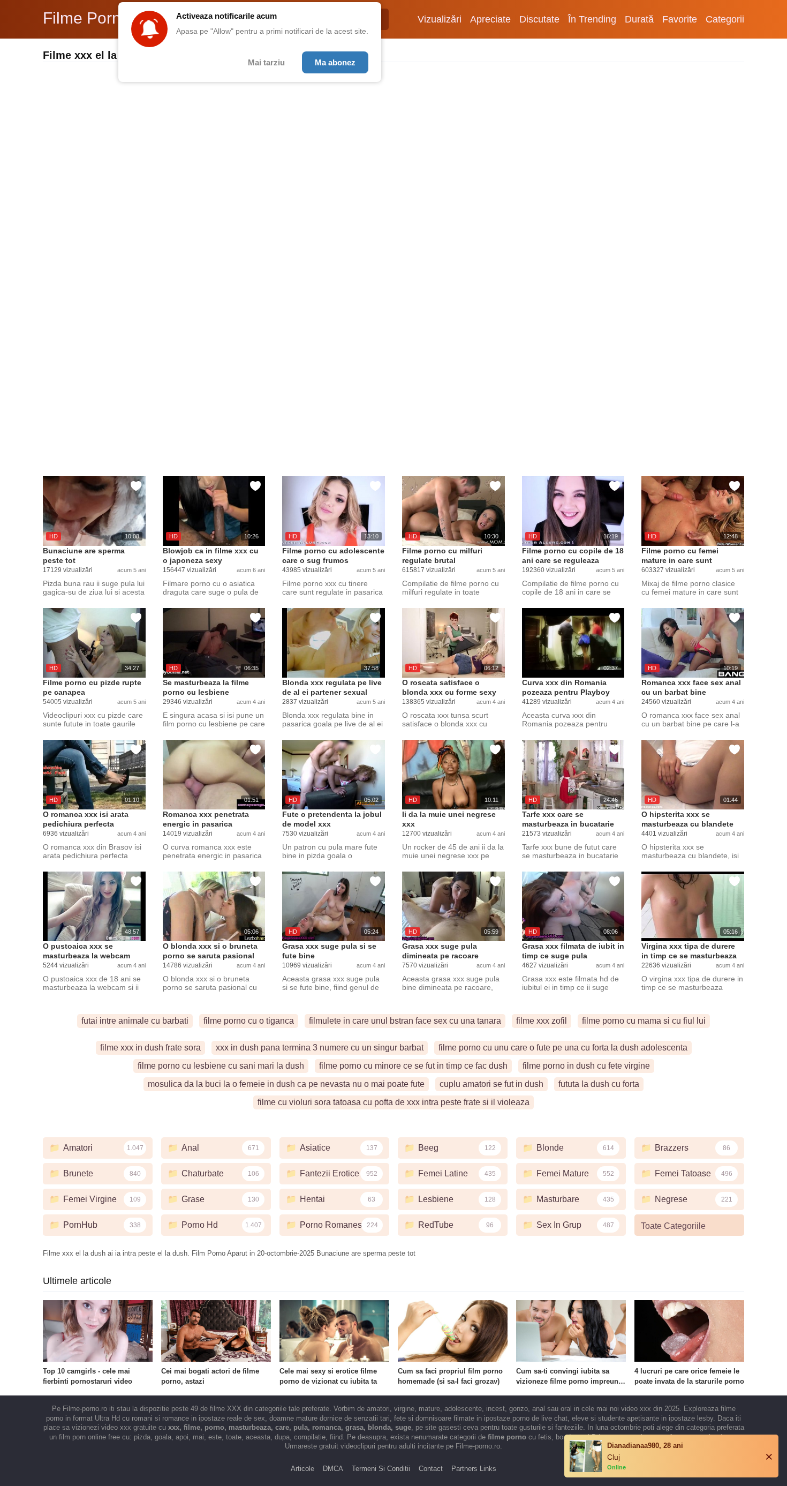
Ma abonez (335, 62)
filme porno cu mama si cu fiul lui (644, 1020)
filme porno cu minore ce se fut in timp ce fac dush (413, 1065)
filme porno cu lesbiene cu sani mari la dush (221, 1065)
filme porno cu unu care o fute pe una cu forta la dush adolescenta (562, 1047)
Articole (302, 1469)
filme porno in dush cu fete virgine (586, 1065)
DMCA (333, 1469)
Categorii (725, 19)
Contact (431, 1469)
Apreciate (490, 19)
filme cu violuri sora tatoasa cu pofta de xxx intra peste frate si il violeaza (393, 1102)
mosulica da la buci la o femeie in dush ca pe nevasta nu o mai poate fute (286, 1084)
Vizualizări (439, 19)
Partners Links (473, 1469)
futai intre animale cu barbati (134, 1020)
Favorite (679, 19)
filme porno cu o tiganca (248, 1020)
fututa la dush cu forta (598, 1084)
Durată (639, 19)
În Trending (592, 19)
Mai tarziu (266, 62)
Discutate (539, 19)
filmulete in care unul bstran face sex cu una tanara (405, 1020)
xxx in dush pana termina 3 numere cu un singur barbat (319, 1047)
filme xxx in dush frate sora (150, 1047)
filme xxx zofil (541, 1020)
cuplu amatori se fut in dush (491, 1084)
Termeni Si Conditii (381, 1469)
